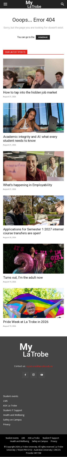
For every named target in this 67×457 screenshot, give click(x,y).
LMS (5, 400)
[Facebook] (25, 375)
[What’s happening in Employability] (33, 166)
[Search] (62, 4)
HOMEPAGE (43, 37)
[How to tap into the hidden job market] (33, 73)
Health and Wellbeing (13, 414)
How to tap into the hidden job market (30, 92)
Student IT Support (12, 410)
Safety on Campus (12, 419)
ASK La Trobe (10, 405)
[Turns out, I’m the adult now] (33, 259)
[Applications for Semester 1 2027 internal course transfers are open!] (33, 210)
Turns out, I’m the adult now (23, 277)
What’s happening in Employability (27, 185)
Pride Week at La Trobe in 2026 (25, 322)
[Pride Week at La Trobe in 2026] (33, 303)
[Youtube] (42, 375)
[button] (5, 4)
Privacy (6, 424)
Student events (10, 396)
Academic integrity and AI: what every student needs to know (30, 139)
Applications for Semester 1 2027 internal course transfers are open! (33, 231)
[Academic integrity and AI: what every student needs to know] (33, 118)
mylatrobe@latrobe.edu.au (39, 366)
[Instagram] (33, 375)
